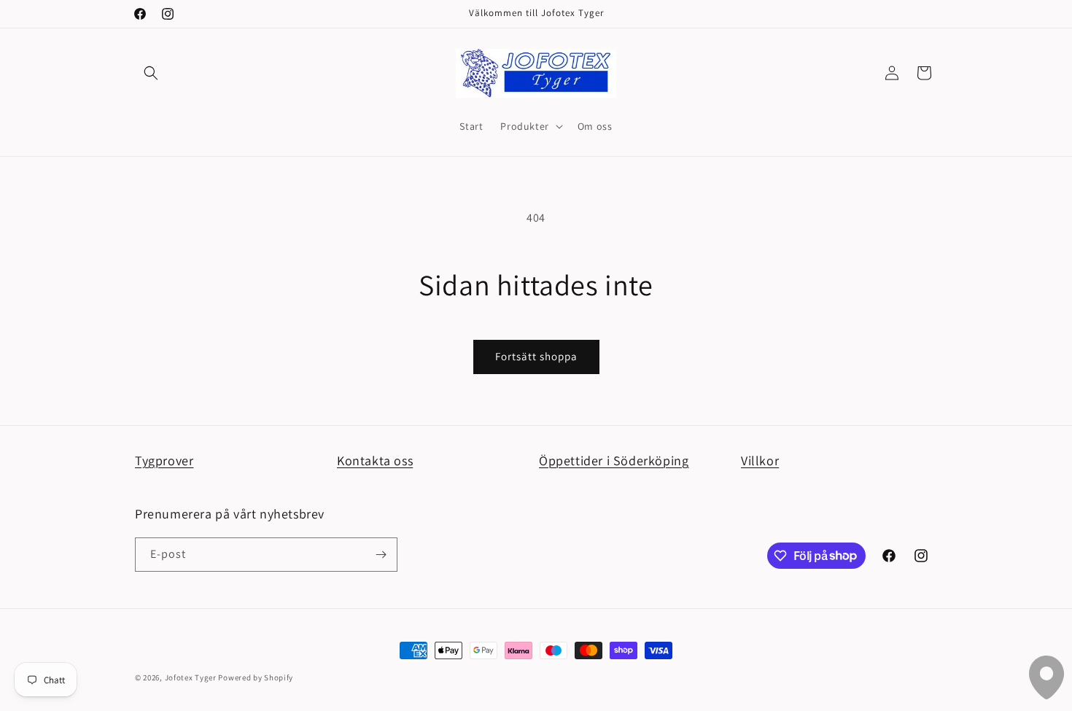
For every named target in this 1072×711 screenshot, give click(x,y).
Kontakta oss (375, 460)
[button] (151, 73)
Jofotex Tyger (191, 677)
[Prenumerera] (381, 554)
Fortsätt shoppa (536, 356)
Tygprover (164, 460)
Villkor (760, 460)
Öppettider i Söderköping (613, 460)
